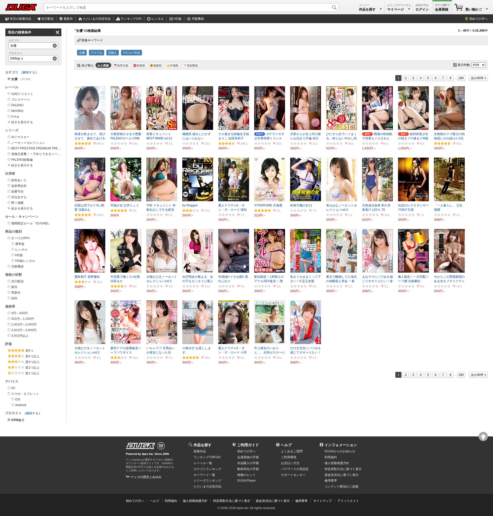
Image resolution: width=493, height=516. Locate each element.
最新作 (68, 19)
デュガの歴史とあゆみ (146, 477)
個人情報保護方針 (337, 463)
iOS (17, 399)
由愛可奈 (17, 191)
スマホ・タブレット (25, 394)
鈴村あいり (19, 180)
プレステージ (20, 99)
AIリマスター (20, 137)
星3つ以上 (32, 362)
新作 (14, 287)
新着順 (141, 65)
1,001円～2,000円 (23, 324)
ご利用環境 (288, 457)
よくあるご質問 (291, 451)
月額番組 (198, 19)
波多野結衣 (19, 186)
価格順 (157, 65)
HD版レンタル (25, 261)
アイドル (96, 52)
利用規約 (331, 457)
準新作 (16, 292)
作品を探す (203, 445)
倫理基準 (331, 480)
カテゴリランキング (207, 469)
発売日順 (122, 65)
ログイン (422, 9)
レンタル (157, 19)
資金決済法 (341, 475)
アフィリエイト (348, 501)
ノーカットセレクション (28, 143)
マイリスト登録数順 (191, 65)
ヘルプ (286, 445)
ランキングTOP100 (207, 457)
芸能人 (112, 52)
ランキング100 (131, 19)
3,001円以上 (20, 336)
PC (13, 388)
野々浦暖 (17, 203)
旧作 (14, 298)
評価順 (174, 65)
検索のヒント (246, 475)
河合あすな (19, 197)
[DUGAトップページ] (21, 7)
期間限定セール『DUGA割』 (31, 223)
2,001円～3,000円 (23, 330)
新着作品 (200, 451)
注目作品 (97, 19)
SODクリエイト (22, 94)
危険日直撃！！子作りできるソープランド (40, 154)
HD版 (178, 19)
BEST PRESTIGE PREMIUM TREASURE (40, 148)
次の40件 (477, 78)
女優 (82, 52)
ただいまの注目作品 (207, 486)
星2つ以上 (32, 367)
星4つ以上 (32, 356)
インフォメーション (341, 445)
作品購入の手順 (248, 463)
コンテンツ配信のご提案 (341, 486)
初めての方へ (478, 19)
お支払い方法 (290, 463)
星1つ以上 (32, 373)
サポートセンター (293, 475)
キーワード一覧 (204, 475)
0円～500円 (19, 313)
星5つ (29, 350)
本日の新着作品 (20, 19)
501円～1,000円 (22, 319)
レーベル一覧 (203, 463)
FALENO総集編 (22, 159)
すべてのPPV (20, 238)
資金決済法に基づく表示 (273, 501)
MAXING (17, 111)
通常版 (19, 244)
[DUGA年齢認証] (140, 446)
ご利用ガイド (248, 445)
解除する (29, 72)
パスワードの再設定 (295, 469)
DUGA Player (246, 480)
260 (461, 78)
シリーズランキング (207, 480)
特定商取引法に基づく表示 (231, 501)
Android (20, 405)
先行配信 (47, 19)
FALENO (17, 105)
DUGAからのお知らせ (340, 451)
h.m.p (15, 116)
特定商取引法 (343, 469)
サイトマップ (322, 501)
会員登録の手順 (248, 457)
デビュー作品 (131, 52)
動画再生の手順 (248, 469)
